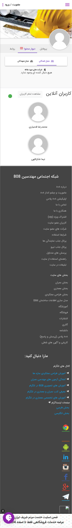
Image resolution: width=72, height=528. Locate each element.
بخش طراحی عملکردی (56, 295)
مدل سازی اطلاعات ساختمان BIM (51, 300)
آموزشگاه (63, 307)
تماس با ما (61, 205)
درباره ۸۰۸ (61, 187)
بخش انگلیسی (61, 413)
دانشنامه (64, 331)
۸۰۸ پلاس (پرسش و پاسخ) (54, 337)
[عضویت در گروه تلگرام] (66, 498)
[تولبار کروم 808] (66, 429)
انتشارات (63, 319)
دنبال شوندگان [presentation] (23, 61)
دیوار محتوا (29, 49)
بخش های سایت (59, 275)
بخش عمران (61, 283)
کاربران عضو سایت (57, 223)
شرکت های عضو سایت (54, 229)
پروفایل (43, 49)
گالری (65, 325)
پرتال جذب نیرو (58, 247)
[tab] (46, 61)
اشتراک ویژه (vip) (57, 217)
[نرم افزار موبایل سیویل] (66, 449)
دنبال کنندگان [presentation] (44, 61)
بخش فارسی (62, 408)
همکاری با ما (60, 211)
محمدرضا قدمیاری (38, 127)
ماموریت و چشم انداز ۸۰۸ (53, 193)
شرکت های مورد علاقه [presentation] (34, 69)
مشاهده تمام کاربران (30, 94)
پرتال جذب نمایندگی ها (54, 241)
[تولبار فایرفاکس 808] (66, 439)
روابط (12, 49)
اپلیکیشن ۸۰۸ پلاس (56, 199)
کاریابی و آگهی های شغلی (55, 343)
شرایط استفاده (59, 235)
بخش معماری (61, 288)
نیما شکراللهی (38, 159)
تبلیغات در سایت (58, 265)
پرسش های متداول (56, 253)
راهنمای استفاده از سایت (53, 259)
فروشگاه (64, 312)
